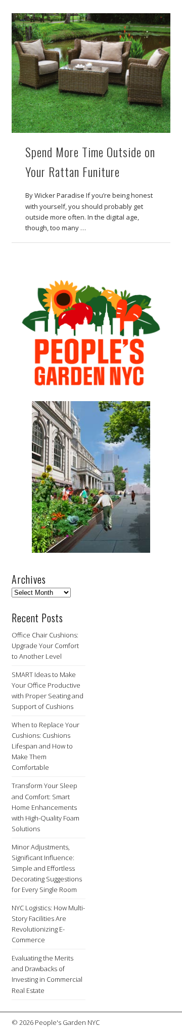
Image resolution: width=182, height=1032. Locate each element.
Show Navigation (146, 91)
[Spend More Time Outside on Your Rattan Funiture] (91, 73)
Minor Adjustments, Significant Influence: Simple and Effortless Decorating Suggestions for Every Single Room (47, 868)
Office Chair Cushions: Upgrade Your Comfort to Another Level (45, 645)
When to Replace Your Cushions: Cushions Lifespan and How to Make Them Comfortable (45, 746)
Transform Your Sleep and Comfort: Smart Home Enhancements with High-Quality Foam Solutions (45, 807)
